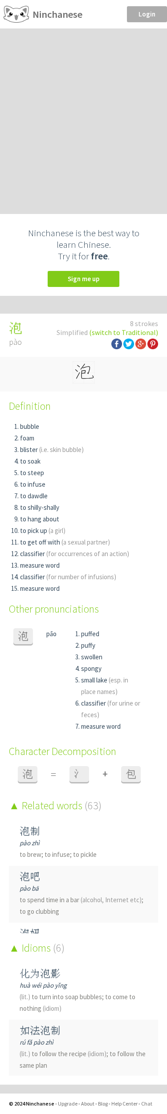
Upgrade (67, 1103)
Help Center (124, 1103)
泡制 (30, 831)
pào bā (29, 888)
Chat (146, 1103)
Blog (103, 1103)
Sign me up (83, 278)
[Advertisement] (83, 116)
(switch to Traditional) (123, 332)
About (87, 1103)
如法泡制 (40, 1030)
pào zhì (30, 843)
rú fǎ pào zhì (36, 1042)
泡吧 (30, 877)
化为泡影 (40, 974)
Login (146, 14)
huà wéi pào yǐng (43, 985)
